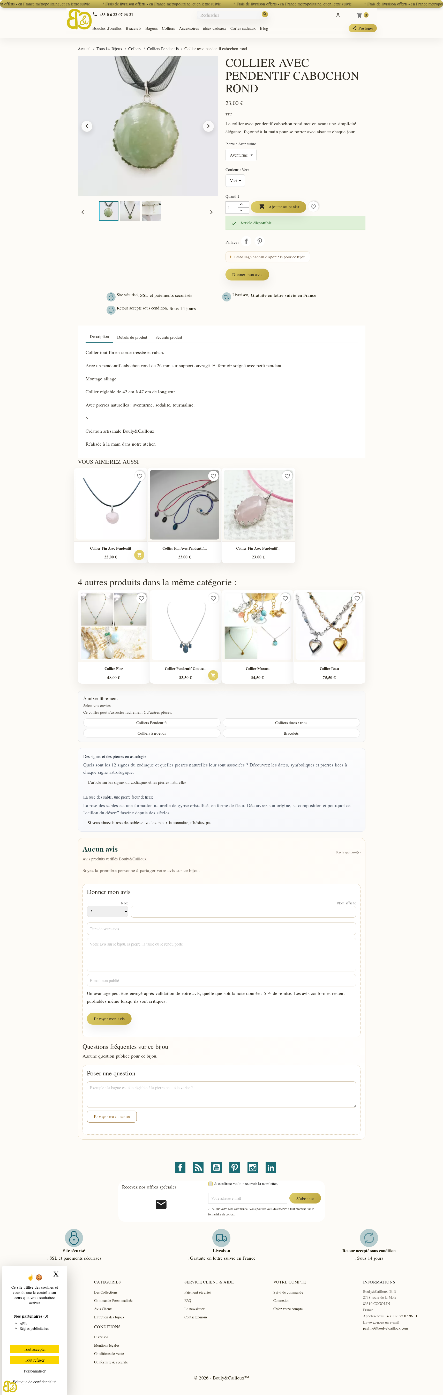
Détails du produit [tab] (132, 337)
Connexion (281, 1300)
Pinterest (259, 241)
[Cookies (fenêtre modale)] (10, 1386)
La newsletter (194, 1308)
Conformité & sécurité (110, 1362)
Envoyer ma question (112, 1116)
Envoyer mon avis (109, 1018)
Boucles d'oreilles (107, 28)
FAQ (187, 1300)
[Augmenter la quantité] (243, 204)
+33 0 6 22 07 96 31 (402, 1315)
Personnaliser (35, 1371)
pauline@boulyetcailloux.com (385, 1328)
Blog (264, 28)
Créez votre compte (288, 1308)
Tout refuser (34, 1360)
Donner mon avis (247, 274)
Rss (198, 1167)
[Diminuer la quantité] (243, 211)
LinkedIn (271, 1167)
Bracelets (133, 28)
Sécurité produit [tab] (168, 337)
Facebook (180, 1167)
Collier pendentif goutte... (186, 668)
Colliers (168, 28)
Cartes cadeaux (243, 28)
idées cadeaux (214, 28)
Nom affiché (346, 903)
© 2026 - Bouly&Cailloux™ (221, 1378)
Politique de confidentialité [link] (34, 1381)
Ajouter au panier (279, 206)
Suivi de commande (288, 1292)
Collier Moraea (257, 668)
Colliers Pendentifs (151, 722)
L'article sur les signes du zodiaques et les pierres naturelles (137, 782)
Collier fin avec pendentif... (184, 548)
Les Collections (105, 1292)
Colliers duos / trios (291, 722)
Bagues (151, 28)
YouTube (216, 1167)
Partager (246, 241)
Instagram (252, 1167)
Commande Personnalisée (113, 1300)
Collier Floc (113, 668)
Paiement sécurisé (197, 1292)
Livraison (101, 1336)
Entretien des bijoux (109, 1317)
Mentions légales (106, 1345)
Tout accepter (35, 1349)
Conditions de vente (109, 1353)
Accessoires (189, 28)
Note (124, 903)
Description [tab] (99, 336)
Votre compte (289, 1282)
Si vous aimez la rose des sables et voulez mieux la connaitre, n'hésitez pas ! (151, 822)
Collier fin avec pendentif (110, 548)
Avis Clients (103, 1308)
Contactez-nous (195, 1317)
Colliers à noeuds (152, 733)
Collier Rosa (329, 668)
